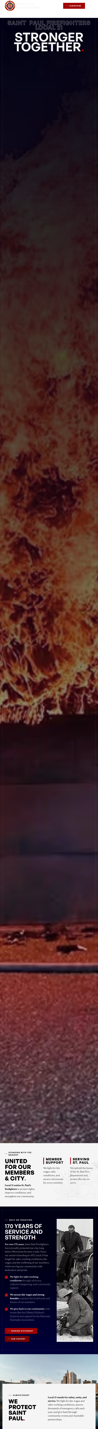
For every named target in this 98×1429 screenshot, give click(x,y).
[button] (90, 5)
